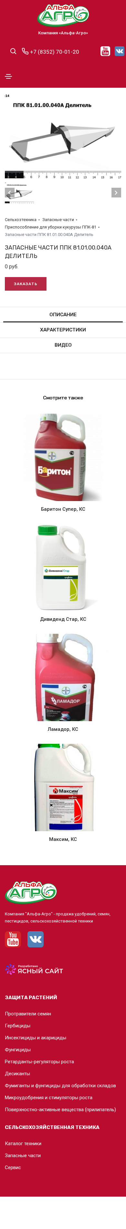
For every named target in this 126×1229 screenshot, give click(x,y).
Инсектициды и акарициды (35, 1038)
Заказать (25, 284)
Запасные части (58, 219)
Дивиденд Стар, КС (63, 619)
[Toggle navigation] (8, 76)
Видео (63, 345)
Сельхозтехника (21, 219)
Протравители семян (28, 1014)
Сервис (13, 1167)
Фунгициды (18, 1050)
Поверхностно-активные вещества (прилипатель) (60, 1109)
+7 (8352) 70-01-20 (54, 52)
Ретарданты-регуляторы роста (39, 1062)
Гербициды (17, 1026)
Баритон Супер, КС (63, 509)
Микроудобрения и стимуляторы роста (48, 1098)
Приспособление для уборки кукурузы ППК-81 (50, 227)
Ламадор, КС (63, 729)
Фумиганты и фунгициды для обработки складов (60, 1086)
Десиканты (17, 1074)
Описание (63, 315)
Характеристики (63, 330)
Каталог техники (23, 1143)
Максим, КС (63, 839)
